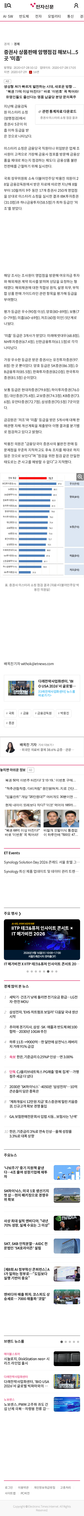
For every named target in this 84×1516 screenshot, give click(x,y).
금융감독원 (44, 713)
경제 (7, 44)
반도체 (24, 16)
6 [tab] (48, 971)
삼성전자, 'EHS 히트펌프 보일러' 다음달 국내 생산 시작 (43, 1014)
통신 (70, 16)
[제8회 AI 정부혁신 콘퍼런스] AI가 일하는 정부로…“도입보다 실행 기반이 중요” (27, 1273)
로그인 (9, 1487)
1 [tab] (28, 971)
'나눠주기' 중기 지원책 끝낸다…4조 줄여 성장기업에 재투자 (25, 1172)
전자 (38, 16)
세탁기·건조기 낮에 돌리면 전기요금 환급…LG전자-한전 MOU (43, 999)
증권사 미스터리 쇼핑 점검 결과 (59, 118)
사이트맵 (10, 1493)
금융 (26, 713)
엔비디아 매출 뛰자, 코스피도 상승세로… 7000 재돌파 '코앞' (27, 1296)
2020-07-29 (25, 72)
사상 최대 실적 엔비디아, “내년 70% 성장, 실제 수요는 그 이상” (27, 1223)
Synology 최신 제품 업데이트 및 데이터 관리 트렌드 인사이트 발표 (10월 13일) (42, 871)
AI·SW (8, 16)
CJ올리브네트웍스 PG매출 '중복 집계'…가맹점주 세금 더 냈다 (44, 1074)
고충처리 (65, 1487)
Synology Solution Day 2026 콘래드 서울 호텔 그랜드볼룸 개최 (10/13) (42, 862)
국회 (11, 713)
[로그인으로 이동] (76, 5)
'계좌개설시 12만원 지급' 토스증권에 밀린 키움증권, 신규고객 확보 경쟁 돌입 (43, 1104)
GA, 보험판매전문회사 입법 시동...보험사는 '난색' (43, 1117)
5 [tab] (44, 971)
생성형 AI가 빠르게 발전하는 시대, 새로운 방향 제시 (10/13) (40, 86)
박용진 (64, 713)
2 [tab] (32, 971)
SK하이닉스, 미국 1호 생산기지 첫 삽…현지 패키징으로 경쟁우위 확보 (26, 1195)
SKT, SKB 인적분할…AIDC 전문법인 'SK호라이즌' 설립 (26, 1246)
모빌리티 (54, 16)
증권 (11, 723)
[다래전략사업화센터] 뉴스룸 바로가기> (56, 693)
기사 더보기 (45, 745)
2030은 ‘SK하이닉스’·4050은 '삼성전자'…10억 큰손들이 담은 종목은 (43, 1089)
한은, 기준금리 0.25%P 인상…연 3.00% (41, 1057)
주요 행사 (12, 913)
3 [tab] (36, 971)
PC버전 (25, 1493)
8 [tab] (56, 971)
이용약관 (23, 1487)
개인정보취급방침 (44, 1487)
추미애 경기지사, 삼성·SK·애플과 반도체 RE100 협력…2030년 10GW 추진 (43, 1029)
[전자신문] (42, 5)
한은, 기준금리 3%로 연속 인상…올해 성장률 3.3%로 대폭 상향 (40, 1134)
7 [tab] (52, 971)
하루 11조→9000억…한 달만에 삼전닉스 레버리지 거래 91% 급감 (43, 1044)
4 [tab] (40, 971)
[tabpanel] (42, 943)
